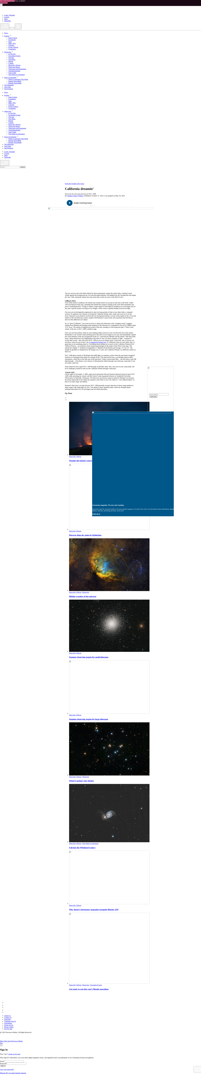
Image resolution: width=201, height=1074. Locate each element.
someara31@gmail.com (98, 342)
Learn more (4, 3)
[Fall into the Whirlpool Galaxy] (109, 842)
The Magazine (9, 85)
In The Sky (12, 54)
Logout (6, 17)
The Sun (11, 58)
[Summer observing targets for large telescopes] (109, 713)
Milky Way (12, 43)
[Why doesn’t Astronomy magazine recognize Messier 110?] (109, 903)
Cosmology (12, 49)
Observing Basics (14, 67)
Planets (10, 61)
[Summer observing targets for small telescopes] (109, 651)
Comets (10, 63)
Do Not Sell (8, 1029)
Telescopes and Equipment (17, 69)
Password (3, 1063)
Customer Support (20, 1073)
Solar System (12, 38)
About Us (7, 1016)
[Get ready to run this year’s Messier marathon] (109, 983)
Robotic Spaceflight (14, 83)
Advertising (8, 1023)
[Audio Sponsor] (114, 203)
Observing (7, 52)
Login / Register (9, 15)
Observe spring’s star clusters (81, 781)
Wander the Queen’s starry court (83, 461)
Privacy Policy (9, 1027)
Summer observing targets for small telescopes (88, 657)
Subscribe (7, 21)
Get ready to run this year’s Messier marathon (89, 989)
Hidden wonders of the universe (82, 596)
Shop (6, 19)
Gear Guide (12, 73)
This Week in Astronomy (16, 75)
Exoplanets (12, 40)
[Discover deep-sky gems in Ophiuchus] (109, 529)
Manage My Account (7, 1073)
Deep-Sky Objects (14, 65)
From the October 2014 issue (74, 184)
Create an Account (14, 1054)
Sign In (3, 1066)
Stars (10, 42)
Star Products (8, 89)
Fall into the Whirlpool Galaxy (82, 848)
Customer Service (10, 1021)
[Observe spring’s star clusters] (109, 775)
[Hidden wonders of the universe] (109, 590)
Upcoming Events (14, 56)
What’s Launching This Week (18, 79)
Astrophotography (14, 71)
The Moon (11, 59)
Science (6, 36)
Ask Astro (7, 87)
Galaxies (11, 45)
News (6, 33)
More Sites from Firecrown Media (11, 1041)
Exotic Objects (13, 47)
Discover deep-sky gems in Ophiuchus (85, 535)
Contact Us (8, 1017)
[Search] (4, 26)
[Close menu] (18, 26)
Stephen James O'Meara (75, 196)
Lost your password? (7, 1069)
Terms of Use (8, 1025)
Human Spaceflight (14, 81)
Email (2, 1061)
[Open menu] (12, 28)
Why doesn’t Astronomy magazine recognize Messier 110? (94, 909)
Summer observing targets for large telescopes (88, 719)
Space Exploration (10, 77)
